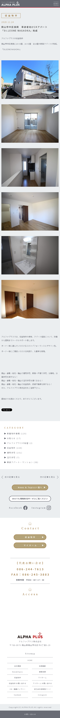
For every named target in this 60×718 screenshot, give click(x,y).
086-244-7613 (30, 569)
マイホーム (30, 545)
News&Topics (17, 672)
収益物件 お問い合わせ (17, 683)
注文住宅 (13, 457)
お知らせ (14, 438)
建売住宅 (14, 452)
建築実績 (42, 672)
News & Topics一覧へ (30, 487)
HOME (30, 660)
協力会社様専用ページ (42, 689)
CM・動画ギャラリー (18, 689)
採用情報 (42, 666)
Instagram (39, 507)
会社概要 (17, 666)
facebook (17, 695)
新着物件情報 (17, 433)
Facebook (15, 507)
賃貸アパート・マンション (22, 462)
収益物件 (14, 448)
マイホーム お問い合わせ (42, 683)
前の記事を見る (12, 477)
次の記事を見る (47, 477)
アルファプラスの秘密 (20, 443)
